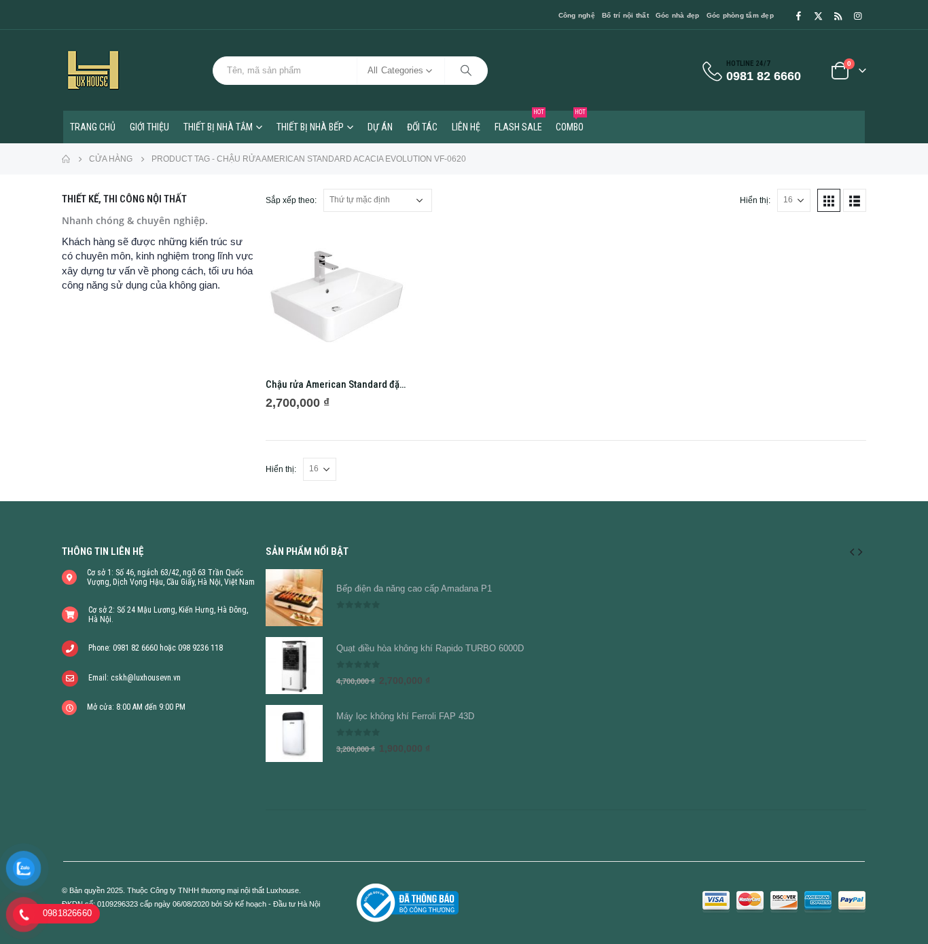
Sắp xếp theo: (291, 200)
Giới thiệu (149, 127)
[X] (818, 15)
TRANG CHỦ (92, 127)
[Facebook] (798, 15)
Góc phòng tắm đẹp (740, 15)
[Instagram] (857, 15)
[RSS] (837, 15)
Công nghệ (576, 15)
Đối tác (422, 127)
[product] (337, 296)
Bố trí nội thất (625, 15)
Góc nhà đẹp (678, 15)
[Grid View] (828, 200)
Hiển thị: (755, 200)
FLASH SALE (519, 121)
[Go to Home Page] (66, 158)
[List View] (854, 200)
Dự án (380, 127)
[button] (852, 551)
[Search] (466, 70)
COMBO (571, 121)
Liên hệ (466, 127)
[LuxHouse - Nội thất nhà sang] (93, 70)
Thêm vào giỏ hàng (385, 248)
